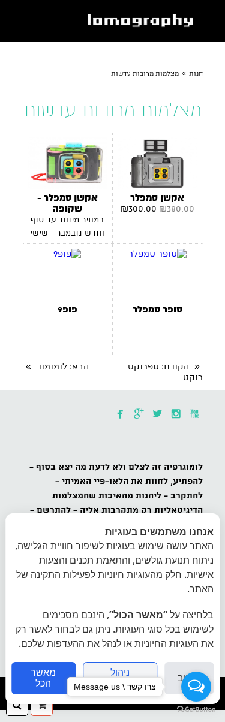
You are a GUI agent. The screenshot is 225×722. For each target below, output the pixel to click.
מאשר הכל (43, 677)
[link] (143, 21)
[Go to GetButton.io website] (196, 710)
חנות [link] (196, 74)
